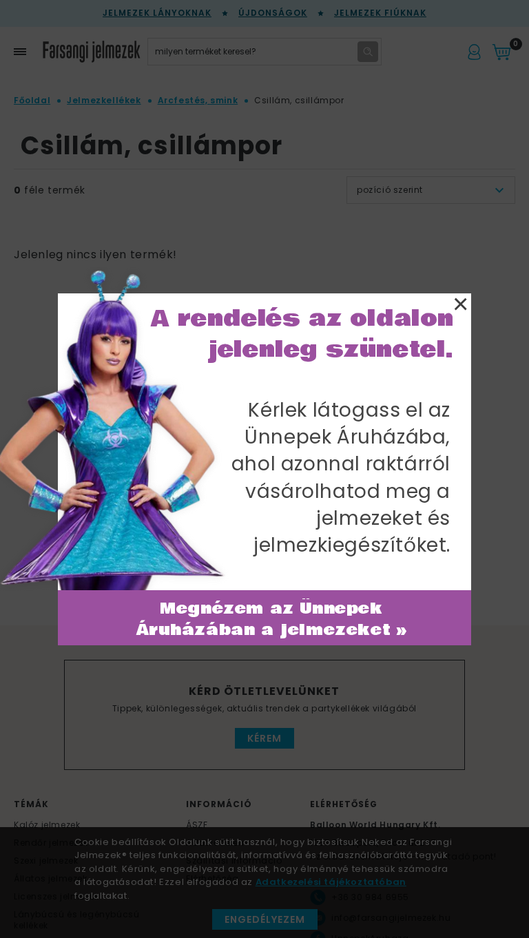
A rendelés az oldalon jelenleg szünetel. (302, 334)
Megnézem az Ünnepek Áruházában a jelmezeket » (271, 619)
